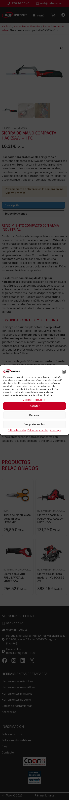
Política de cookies (17, 430)
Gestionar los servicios (34, 400)
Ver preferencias (34, 424)
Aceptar (35, 405)
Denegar (34, 415)
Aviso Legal (55, 430)
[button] (64, 371)
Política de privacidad (37, 430)
